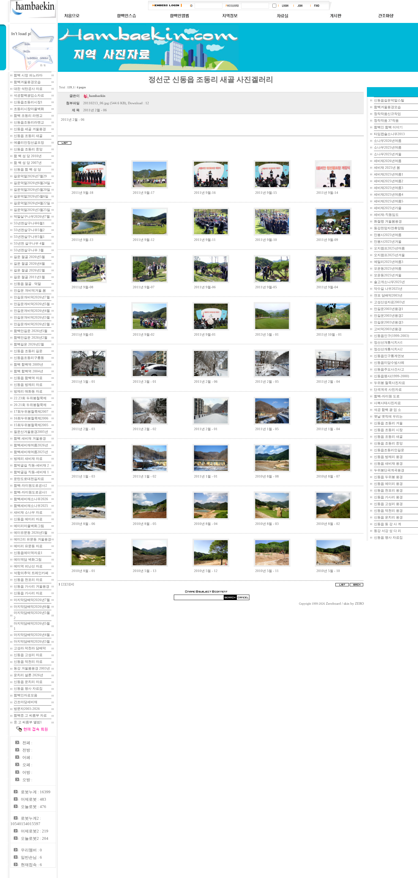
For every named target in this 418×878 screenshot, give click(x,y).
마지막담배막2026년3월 (32, 641)
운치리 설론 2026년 (28, 675)
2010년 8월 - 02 (328, 524)
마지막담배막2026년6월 (32, 606)
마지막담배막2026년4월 (32, 634)
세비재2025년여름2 (388, 181)
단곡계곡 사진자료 (388, 389)
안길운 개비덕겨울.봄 (30, 290)
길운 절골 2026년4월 (29, 263)
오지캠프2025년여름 (389, 248)
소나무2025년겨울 (387, 154)
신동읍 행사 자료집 (388, 537)
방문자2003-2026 (27, 708)
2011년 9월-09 (327, 240)
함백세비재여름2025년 (31, 452)
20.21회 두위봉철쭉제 (30, 405)
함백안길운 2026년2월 (30, 337)
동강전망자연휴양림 (389, 228)
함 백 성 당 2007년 (28, 162)
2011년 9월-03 (82, 334)
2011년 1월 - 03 (83, 476)
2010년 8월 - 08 (267, 476)
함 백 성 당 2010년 (28, 156)
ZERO (359, 603)
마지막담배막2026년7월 (32, 600)
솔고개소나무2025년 (389, 282)
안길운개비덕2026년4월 (32, 310)
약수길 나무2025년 (388, 288)
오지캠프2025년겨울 (389, 255)
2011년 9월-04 (327, 287)
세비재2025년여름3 (388, 188)
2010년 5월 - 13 (144, 571)
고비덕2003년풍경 (387, 329)
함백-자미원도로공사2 (30, 485)
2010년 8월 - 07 (328, 476)
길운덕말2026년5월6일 (31, 196)
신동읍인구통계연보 (389, 356)
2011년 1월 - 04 (328, 429)
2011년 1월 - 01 (206, 476)
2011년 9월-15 (266, 192)
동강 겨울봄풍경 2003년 (32, 668)
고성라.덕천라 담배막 (30, 648)
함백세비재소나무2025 (31, 505)
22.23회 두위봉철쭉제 (30, 398)
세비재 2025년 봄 (387, 167)
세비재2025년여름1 (388, 174)
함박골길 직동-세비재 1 (31, 472)
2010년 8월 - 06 (83, 524)
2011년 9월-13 (82, 240)
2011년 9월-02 (144, 334)
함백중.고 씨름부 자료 (30, 715)
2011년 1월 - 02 (144, 476)
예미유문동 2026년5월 (30, 532)
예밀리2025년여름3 (388, 262)
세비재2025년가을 (387, 208)
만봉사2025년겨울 (387, 241)
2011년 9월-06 (205, 287)
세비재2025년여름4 (388, 194)
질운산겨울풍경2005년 (31, 431)
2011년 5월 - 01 (83, 381)
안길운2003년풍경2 (388, 315)
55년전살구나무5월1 (29, 236)
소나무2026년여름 (387, 140)
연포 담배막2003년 (388, 295)
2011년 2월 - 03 (83, 429)
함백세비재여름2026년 (31, 445)
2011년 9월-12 (144, 240)
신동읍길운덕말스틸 (389, 100)
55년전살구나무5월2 (29, 230)
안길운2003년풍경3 (388, 322)
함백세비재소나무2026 (31, 499)
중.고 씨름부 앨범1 (28, 722)
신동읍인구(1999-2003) (391, 336)
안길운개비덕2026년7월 (32, 297)
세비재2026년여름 (387, 161)
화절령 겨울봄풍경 (388, 221)
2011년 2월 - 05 (267, 381)
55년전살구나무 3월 (29, 250)
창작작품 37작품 (386, 120)
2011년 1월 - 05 (267, 429)
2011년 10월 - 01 (329, 334)
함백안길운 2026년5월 (30, 331)
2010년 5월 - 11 (267, 571)
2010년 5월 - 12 (206, 571)
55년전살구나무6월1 (29, 223)
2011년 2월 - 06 (206, 381)
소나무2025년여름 (387, 147)
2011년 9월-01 (205, 334)
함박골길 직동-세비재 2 (31, 465)
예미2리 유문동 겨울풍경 (32, 539)
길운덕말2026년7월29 (30, 176)
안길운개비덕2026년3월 (32, 317)
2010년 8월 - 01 (83, 571)
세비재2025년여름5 (388, 201)
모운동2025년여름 (387, 268)
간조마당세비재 (25, 702)
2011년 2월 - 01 (206, 429)
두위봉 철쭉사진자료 (389, 383)
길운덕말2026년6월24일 (32, 183)
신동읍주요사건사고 (389, 369)
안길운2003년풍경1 (388, 309)
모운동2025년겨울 (387, 275)
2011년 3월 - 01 (144, 381)
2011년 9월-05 (266, 287)
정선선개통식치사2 (388, 349)
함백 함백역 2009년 (28, 364)
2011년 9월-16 (205, 192)
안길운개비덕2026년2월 (32, 324)
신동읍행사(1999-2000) (391, 376)
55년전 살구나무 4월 (29, 243)
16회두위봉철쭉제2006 (31, 418)
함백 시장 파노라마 (28, 75)
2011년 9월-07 (144, 287)
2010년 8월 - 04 (206, 524)
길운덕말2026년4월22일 (32, 203)
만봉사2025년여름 (387, 235)
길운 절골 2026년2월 (29, 270)
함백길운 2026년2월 (29, 344)
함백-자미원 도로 (387, 396)
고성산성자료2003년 (389, 302)
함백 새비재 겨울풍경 (30, 438)
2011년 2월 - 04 (328, 381)
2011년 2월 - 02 (144, 429)
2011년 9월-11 (205, 240)
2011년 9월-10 (266, 240)
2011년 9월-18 (82, 192)
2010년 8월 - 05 (144, 524)
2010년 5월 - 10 (328, 571)
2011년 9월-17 (144, 192)
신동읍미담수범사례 (389, 362)
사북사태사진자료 (387, 403)
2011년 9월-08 (82, 287)
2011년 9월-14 (327, 192)
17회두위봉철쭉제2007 (31, 411)
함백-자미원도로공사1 (30, 492)
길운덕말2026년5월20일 (32, 189)
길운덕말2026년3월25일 (32, 210)
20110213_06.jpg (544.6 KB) (104, 103)
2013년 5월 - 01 (267, 334)
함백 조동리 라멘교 (28, 115)
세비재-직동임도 (386, 214)
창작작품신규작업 (387, 114)
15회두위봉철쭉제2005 (31, 425)
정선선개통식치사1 (388, 342)
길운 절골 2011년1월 (29, 277)
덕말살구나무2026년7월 (32, 216)
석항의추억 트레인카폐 (31, 573)
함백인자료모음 (25, 695)
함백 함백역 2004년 (28, 371)
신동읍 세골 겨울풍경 (30, 129)
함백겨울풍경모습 (27, 82)
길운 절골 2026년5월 (29, 257)
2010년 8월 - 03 (267, 524)
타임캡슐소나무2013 (389, 134)
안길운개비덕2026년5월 (32, 304)
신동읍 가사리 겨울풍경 (31, 586)
